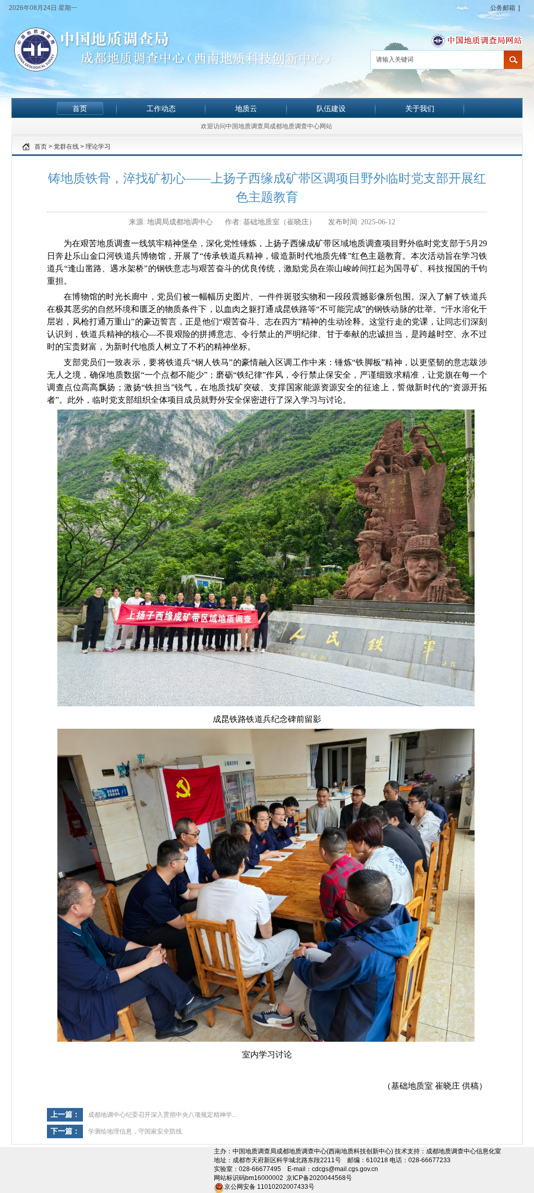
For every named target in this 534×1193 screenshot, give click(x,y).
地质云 (246, 108)
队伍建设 (331, 108)
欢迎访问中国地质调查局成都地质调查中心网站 (266, 126)
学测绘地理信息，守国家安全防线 (135, 1131)
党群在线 (66, 146)
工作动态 (161, 108)
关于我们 (419, 108)
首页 (79, 108)
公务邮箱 (502, 7)
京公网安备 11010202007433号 (269, 1186)
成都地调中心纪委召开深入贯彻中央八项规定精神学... (162, 1114)
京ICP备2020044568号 (319, 1178)
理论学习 (98, 146)
